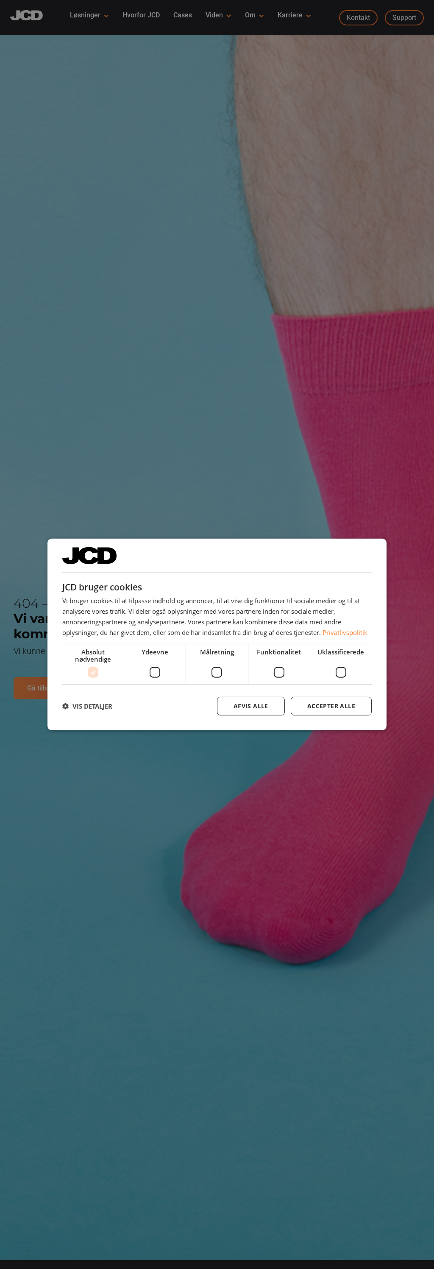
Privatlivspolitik (345, 632)
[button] (87, 706)
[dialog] (217, 634)
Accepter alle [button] (331, 706)
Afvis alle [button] (251, 706)
